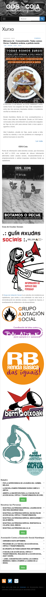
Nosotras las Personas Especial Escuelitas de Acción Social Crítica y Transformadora (22, 514)
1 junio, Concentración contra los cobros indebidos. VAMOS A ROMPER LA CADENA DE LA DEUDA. (20, 561)
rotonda (10, 45)
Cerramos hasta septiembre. (14, 541)
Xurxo (19, 45)
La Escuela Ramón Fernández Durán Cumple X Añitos (21, 489)
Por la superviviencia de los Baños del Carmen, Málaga (22, 484)
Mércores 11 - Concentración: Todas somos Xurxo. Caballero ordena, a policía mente (22, 42)
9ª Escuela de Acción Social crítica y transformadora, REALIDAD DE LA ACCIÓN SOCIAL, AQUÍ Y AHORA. (22, 554)
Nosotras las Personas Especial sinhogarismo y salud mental (22, 519)
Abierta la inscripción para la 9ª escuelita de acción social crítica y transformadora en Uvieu (23, 494)
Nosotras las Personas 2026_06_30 (16, 528)
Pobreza (37, 38)
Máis (23, 499)
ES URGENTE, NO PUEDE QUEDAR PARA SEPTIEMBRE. (21, 549)
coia (5, 45)
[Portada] (23, 8)
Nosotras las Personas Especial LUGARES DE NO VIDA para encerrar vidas (22, 509)
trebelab (23, 587)
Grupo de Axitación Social (13, 295)
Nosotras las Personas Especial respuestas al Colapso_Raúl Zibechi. (22, 524)
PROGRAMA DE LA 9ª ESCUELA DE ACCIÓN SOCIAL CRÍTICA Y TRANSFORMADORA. (20, 545)
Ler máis (39, 141)
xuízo (15, 45)
